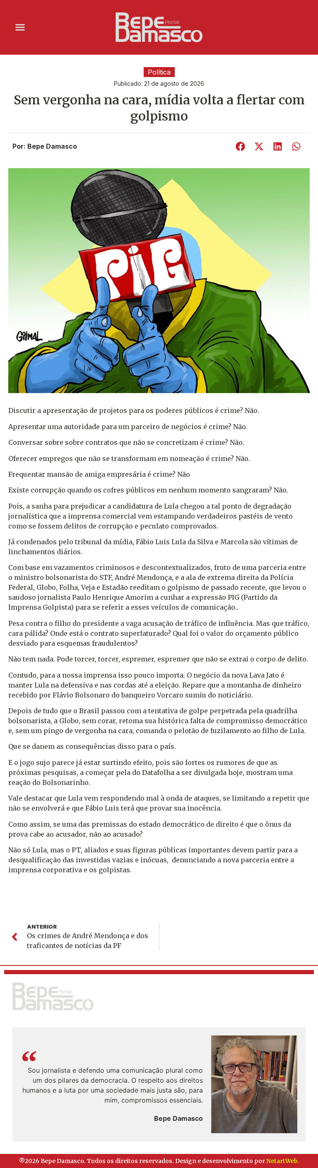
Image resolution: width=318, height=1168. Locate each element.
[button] (20, 27)
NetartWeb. (282, 1161)
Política (159, 72)
